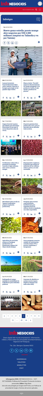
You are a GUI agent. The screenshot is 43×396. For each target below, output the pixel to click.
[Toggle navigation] (40, 9)
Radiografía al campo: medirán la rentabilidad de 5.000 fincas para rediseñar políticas (10, 281)
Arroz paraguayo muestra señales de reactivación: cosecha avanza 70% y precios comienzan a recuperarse (31, 244)
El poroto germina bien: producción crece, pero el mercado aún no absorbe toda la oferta (31, 126)
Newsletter (21, 365)
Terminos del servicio (25, 388)
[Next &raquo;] (30, 320)
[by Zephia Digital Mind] (21, 393)
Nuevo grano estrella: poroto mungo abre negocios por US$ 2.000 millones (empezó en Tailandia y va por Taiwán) (20, 34)
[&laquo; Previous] (4, 316)
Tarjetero (21, 362)
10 (13, 320)
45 (21, 320)
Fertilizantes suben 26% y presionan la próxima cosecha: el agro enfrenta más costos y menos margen (10, 166)
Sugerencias (21, 359)
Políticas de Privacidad (19, 381)
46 (26, 320)
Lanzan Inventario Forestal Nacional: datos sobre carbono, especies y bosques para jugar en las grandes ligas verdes (10, 86)
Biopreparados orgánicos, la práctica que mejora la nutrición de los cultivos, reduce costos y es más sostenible (31, 166)
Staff (21, 368)
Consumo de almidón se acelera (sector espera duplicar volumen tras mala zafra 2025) (31, 281)
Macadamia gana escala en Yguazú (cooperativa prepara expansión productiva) (10, 204)
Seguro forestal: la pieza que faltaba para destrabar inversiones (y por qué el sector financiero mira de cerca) (10, 127)
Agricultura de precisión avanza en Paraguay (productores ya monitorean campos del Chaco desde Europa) (10, 244)
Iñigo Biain (28, 383)
